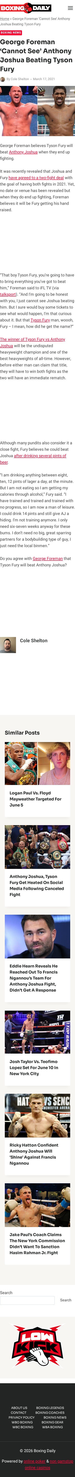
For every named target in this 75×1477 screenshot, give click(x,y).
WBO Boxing (22, 1422)
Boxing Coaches (49, 1413)
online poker (34, 1461)
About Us (19, 1408)
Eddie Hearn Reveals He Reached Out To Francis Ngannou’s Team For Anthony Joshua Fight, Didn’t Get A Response (34, 978)
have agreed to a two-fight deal (36, 178)
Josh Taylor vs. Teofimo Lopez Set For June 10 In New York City (34, 1067)
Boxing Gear (52, 1422)
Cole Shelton (20, 79)
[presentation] (37, 763)
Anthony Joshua (23, 152)
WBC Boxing (22, 1427)
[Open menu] (70, 8)
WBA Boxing (52, 1427)
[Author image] (2, 79)
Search (6, 1293)
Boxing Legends (50, 1408)
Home (4, 18)
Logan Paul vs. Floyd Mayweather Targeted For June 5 (35, 799)
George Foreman (48, 559)
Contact (18, 1413)
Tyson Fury (40, 320)
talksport (8, 294)
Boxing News (11, 33)
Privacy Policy (22, 1417)
